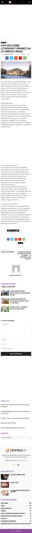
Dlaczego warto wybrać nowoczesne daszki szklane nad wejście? (20, 293)
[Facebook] (13, 465)
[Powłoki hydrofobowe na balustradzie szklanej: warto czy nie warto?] (5, 301)
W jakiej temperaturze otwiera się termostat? (13, 428)
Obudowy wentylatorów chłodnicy (12, 516)
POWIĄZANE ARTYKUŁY (8, 284)
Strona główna (4, 40)
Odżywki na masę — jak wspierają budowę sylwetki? (15, 418)
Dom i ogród (3, 42)
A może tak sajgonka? (7, 252)
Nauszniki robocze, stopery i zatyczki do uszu (15, 523)
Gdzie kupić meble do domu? (8, 423)
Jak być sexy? (14, 482)
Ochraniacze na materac (8, 521)
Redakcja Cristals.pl (8, 54)
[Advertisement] (16, 21)
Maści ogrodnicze (6, 508)
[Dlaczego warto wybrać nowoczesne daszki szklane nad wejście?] (5, 293)
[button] (29, 2)
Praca (3, 506)
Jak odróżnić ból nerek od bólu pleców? (20, 491)
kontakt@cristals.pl (22, 460)
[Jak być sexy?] (5, 485)
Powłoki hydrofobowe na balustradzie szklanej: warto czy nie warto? (19, 301)
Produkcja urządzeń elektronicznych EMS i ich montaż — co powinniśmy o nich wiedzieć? (24, 255)
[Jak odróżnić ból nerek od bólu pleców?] (5, 493)
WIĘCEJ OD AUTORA (8, 287)
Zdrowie (3, 511)
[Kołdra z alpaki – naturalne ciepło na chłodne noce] (5, 309)
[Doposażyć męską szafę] (5, 477)
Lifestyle (4, 518)
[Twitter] (18, 465)
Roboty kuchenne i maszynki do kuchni (13, 513)
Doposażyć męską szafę (17, 474)
